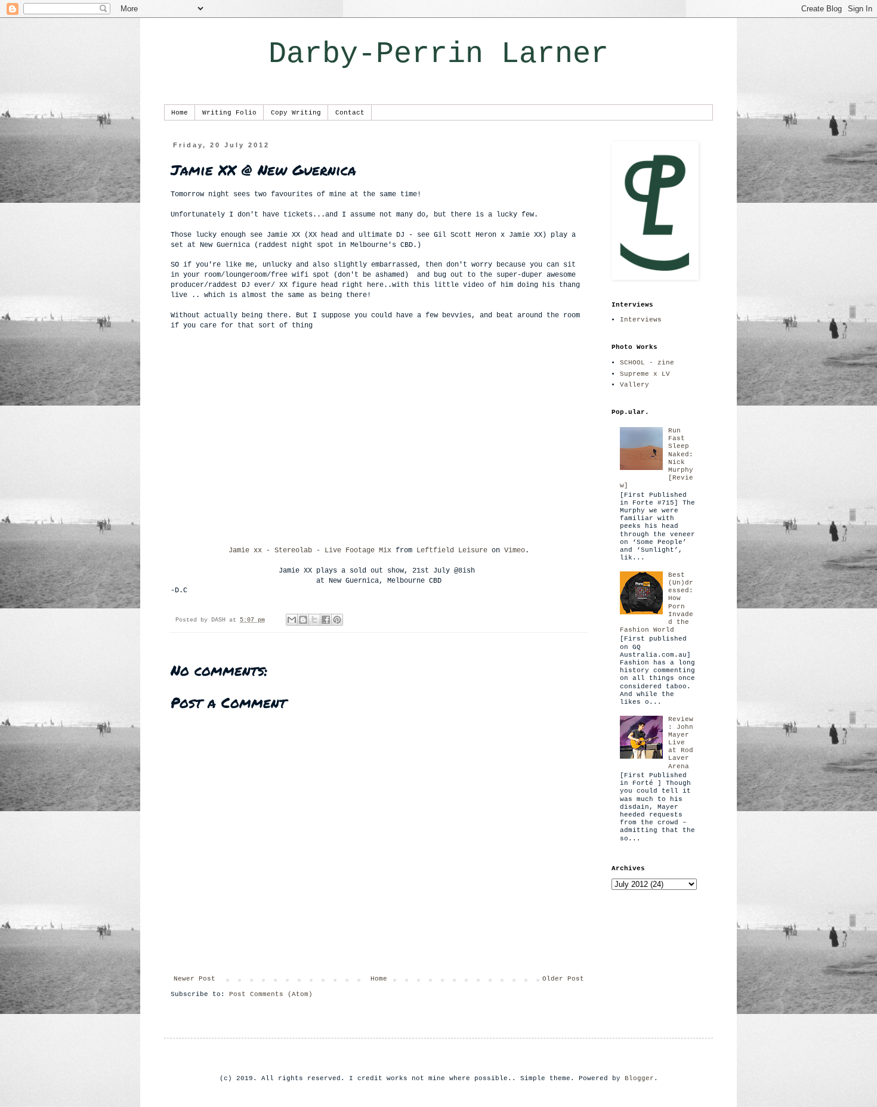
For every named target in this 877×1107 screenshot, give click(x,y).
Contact (350, 112)
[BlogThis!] (303, 620)
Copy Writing (296, 112)
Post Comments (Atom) (271, 994)
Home (179, 112)
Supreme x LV (645, 374)
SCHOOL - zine (647, 362)
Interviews (641, 319)
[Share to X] (314, 620)
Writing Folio (229, 112)
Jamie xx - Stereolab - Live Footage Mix (309, 550)
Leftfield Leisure (451, 550)
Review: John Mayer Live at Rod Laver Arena (680, 743)
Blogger (639, 1078)
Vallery (634, 384)
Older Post (563, 978)
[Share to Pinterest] (337, 620)
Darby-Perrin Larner (438, 54)
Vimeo (514, 550)
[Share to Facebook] (326, 620)
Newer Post (194, 978)
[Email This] (292, 620)
